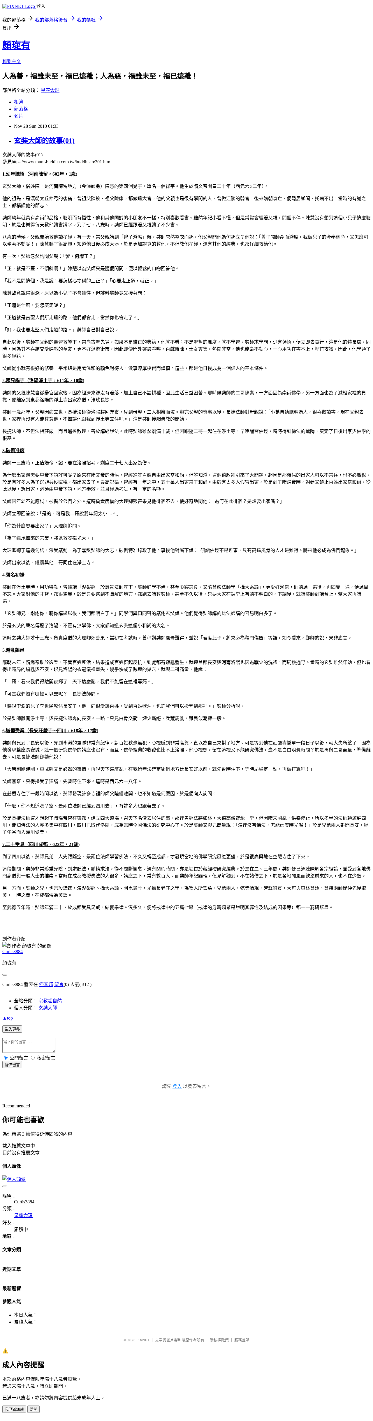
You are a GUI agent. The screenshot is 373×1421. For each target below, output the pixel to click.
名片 (18, 115)
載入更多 (12, 1029)
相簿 (18, 101)
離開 (33, 1409)
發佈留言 (12, 1065)
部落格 (21, 108)
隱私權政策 (219, 1340)
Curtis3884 (12, 951)
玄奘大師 (47, 1007)
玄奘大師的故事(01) (44, 140)
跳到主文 (11, 61)
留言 (59, 984)
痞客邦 (46, 984)
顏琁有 (16, 45)
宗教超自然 (50, 1000)
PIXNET (142, 1340)
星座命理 (50, 90)
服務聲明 (241, 1340)
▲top (7, 1018)
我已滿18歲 (14, 1409)
